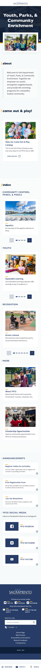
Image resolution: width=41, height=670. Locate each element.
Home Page (20, 632)
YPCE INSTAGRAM (27, 543)
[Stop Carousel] (39, 40)
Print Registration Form (15, 482)
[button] (11, 240)
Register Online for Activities (17, 466)
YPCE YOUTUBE (26, 559)
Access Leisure (12, 335)
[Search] (33, 622)
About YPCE (10, 391)
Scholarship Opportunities (17, 431)
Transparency (20, 643)
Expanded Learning (14, 278)
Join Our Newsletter (14, 498)
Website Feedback (20, 640)
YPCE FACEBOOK (27, 526)
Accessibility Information (20, 638)
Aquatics (9, 225)
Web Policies (20, 635)
